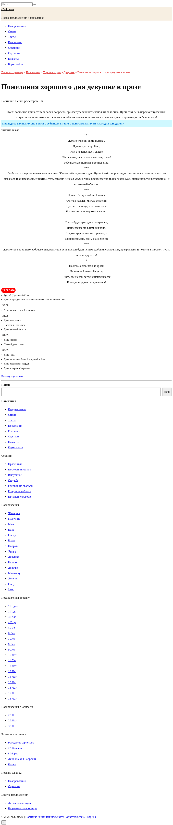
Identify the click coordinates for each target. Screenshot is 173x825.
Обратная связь (75, 816)
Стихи (12, 31)
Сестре (12, 535)
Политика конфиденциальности (44, 816)
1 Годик (13, 606)
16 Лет (12, 687)
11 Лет (12, 660)
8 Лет (11, 644)
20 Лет (12, 715)
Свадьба (13, 480)
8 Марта (13, 753)
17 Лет (12, 693)
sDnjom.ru (7, 9)
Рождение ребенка (19, 491)
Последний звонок (19, 469)
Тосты (12, 36)
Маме (11, 524)
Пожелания (15, 42)
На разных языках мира (22, 808)
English (91, 816)
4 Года (12, 622)
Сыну (11, 584)
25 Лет (12, 720)
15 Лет (12, 682)
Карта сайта (15, 64)
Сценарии (14, 53)
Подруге (13, 546)
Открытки (14, 47)
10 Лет (12, 655)
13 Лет (12, 671)
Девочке (13, 567)
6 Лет (11, 633)
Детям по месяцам (19, 803)
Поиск (5, 384)
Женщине (14, 513)
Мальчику (14, 573)
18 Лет (12, 698)
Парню (12, 562)
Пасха (12, 764)
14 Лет (12, 676)
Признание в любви (20, 496)
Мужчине (14, 518)
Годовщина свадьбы (20, 485)
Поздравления (17, 26)
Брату (11, 540)
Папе (11, 529)
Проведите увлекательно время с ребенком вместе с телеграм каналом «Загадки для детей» (63, 123)
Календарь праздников (12, 376)
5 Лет (11, 627)
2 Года (12, 611)
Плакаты (13, 58)
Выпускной (15, 475)
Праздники (15, 464)
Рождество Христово (21, 742)
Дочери (13, 578)
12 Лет (12, 666)
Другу (12, 551)
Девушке (13, 556)
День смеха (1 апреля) (22, 758)
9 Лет (11, 649)
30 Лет (12, 726)
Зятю (11, 589)
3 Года (12, 616)
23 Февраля (15, 748)
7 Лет (11, 638)
